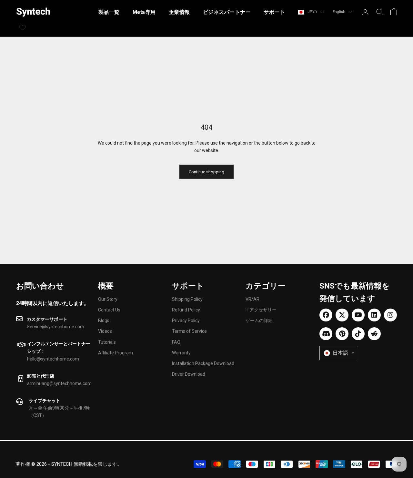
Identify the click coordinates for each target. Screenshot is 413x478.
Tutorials (107, 342)
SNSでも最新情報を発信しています (354, 292)
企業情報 (179, 12)
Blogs (103, 320)
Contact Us (109, 309)
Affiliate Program (115, 352)
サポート (274, 12)
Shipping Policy (187, 299)
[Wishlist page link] (22, 27)
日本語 (343, 353)
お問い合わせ (40, 285)
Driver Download (188, 374)
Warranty (181, 352)
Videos (105, 331)
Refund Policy (186, 309)
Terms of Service (189, 331)
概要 (106, 285)
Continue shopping (206, 171)
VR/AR (252, 299)
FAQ (176, 342)
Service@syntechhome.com (55, 326)
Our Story (107, 299)
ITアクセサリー (261, 309)
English (339, 12)
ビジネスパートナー (227, 12)
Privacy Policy (186, 320)
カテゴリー (266, 285)
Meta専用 (144, 12)
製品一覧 (109, 12)
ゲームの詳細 (259, 320)
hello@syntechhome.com (53, 358)
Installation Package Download (203, 363)
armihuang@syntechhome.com (59, 383)
